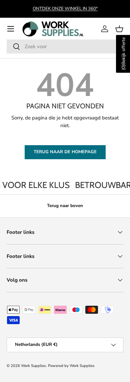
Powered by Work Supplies (71, 365)
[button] (119, 28)
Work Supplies (33, 365)
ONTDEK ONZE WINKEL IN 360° (65, 8)
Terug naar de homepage (65, 152)
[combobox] (65, 46)
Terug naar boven (65, 206)
